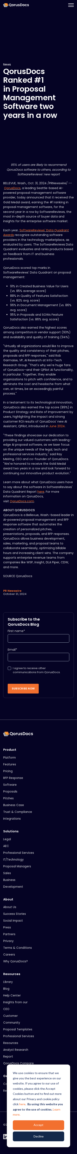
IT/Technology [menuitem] (13, 860)
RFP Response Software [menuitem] (13, 781)
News (7, 64)
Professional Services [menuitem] (18, 853)
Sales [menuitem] (7, 873)
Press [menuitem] (7, 927)
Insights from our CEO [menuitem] (15, 1005)
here (22, 1104)
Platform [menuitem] (9, 758)
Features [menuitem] (9, 764)
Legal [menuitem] (7, 839)
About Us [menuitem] (9, 907)
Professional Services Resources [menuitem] (18, 1039)
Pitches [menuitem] (8, 798)
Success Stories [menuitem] (14, 914)
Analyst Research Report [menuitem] (15, 1053)
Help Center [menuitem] (12, 996)
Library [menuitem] (8, 982)
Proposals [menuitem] (10, 792)
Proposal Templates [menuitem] (17, 1029)
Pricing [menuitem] (8, 771)
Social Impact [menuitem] (13, 921)
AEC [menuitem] (6, 846)
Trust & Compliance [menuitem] (17, 812)
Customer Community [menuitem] (11, 1019)
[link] (16, 5)
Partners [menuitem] (9, 934)
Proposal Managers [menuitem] (17, 866)
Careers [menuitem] (9, 955)
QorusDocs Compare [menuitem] (18, 1063)
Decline (39, 1136)
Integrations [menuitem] (12, 819)
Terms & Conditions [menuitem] (17, 948)
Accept (38, 1125)
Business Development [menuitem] (13, 883)
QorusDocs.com (22, 501)
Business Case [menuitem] (13, 805)
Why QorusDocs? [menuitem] (15, 961)
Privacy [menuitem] (8, 941)
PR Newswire (12, 591)
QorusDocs (12, 188)
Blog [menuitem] (6, 989)
